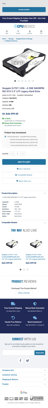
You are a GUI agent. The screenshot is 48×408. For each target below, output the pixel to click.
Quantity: (5, 154)
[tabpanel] (24, 63)
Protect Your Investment (15, 132)
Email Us (41, 325)
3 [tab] (22, 81)
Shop (6, 33)
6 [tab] (33, 81)
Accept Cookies (24, 9)
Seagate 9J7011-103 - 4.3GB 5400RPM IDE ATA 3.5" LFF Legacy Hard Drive (12, 257)
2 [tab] (19, 81)
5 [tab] (29, 81)
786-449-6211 (32, 325)
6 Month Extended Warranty (24, 142)
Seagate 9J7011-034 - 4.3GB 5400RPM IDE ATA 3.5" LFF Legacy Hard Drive (36, 257)
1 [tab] (15, 81)
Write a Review (24, 293)
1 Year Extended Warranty (23, 145)
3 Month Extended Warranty (24, 139)
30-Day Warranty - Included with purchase (21, 136)
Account (29, 33)
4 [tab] (26, 81)
